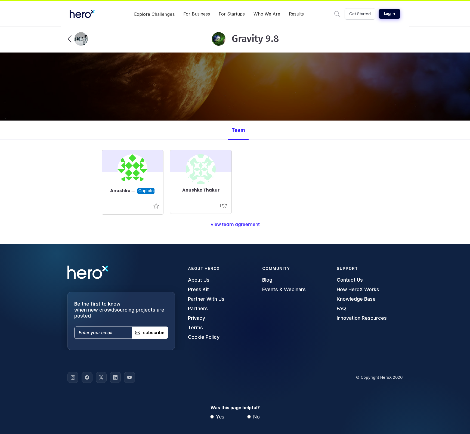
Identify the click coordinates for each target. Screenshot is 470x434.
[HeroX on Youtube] (129, 377)
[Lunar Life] (77, 39)
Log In (389, 14)
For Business (196, 14)
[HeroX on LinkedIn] (115, 377)
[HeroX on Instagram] (72, 377)
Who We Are (266, 14)
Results (296, 14)
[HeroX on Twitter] (101, 377)
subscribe (154, 332)
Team (238, 130)
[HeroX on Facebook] (87, 377)
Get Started (360, 13)
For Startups (232, 14)
